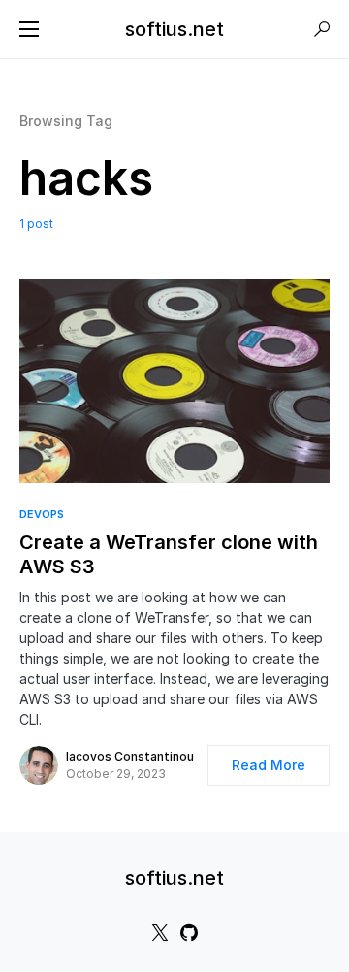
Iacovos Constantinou (130, 756)
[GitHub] (189, 932)
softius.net (174, 29)
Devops (41, 514)
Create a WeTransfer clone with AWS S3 (168, 554)
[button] (29, 29)
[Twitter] (160, 932)
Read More (268, 765)
